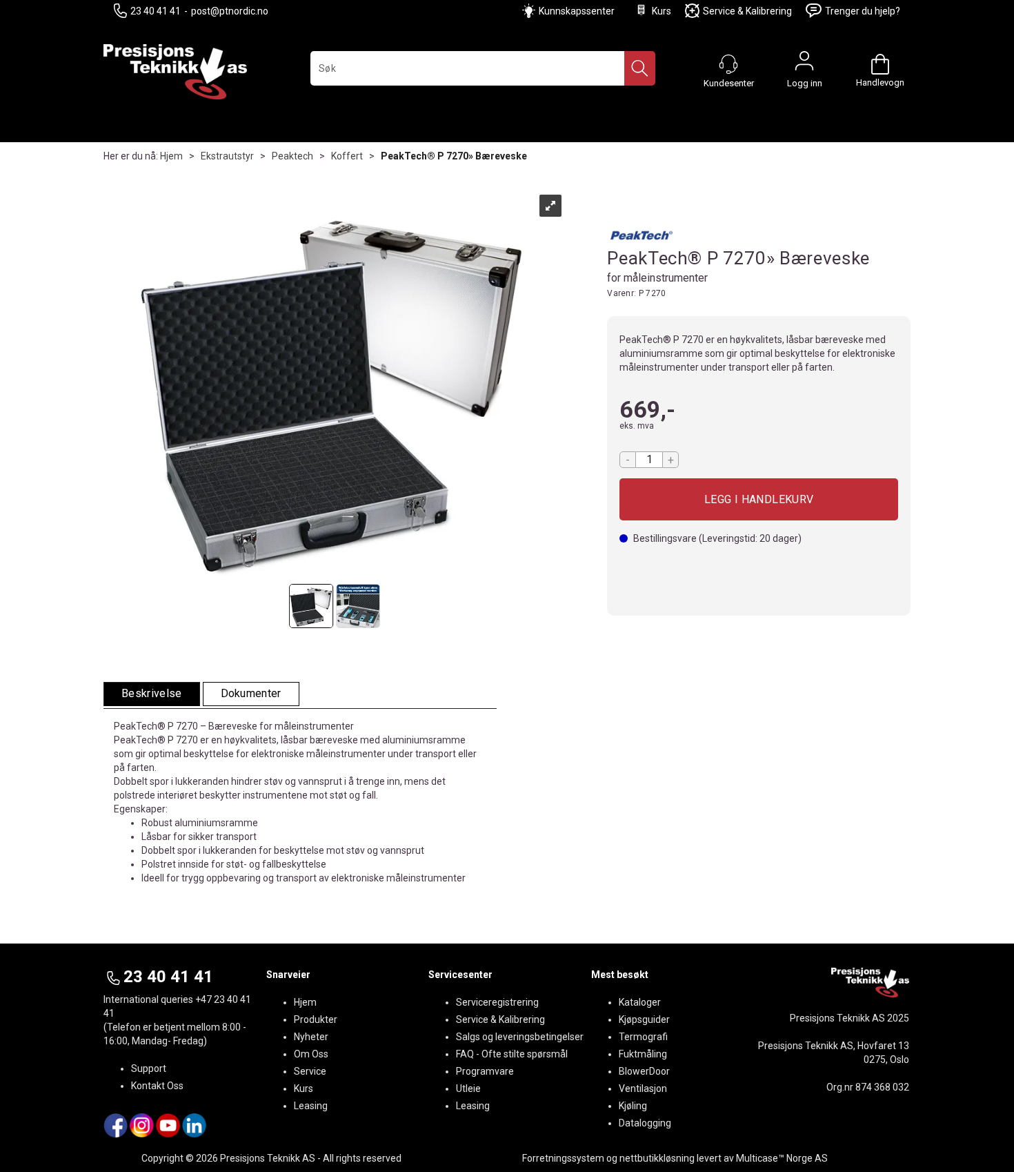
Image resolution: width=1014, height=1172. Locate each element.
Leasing (311, 1105)
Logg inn (804, 64)
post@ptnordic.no (229, 11)
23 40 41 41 (155, 11)
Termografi (643, 1036)
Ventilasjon (643, 1088)
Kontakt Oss (157, 1085)
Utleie (468, 1088)
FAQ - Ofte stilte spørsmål (512, 1053)
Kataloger (640, 1002)
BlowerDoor (644, 1071)
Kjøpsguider (644, 1019)
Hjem (171, 156)
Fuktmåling (643, 1053)
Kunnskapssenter (577, 11)
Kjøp (758, 499)
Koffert (347, 156)
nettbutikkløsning (657, 1158)
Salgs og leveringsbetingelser (520, 1036)
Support (148, 1068)
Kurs (661, 11)
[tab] (151, 694)
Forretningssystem (563, 1158)
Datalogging (645, 1123)
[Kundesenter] (728, 64)
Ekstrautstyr (227, 156)
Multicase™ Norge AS (782, 1158)
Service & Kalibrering (747, 11)
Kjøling (633, 1105)
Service (310, 1071)
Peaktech (292, 156)
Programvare (485, 1071)
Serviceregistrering (497, 1002)
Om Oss (311, 1053)
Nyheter (311, 1036)
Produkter (315, 1019)
